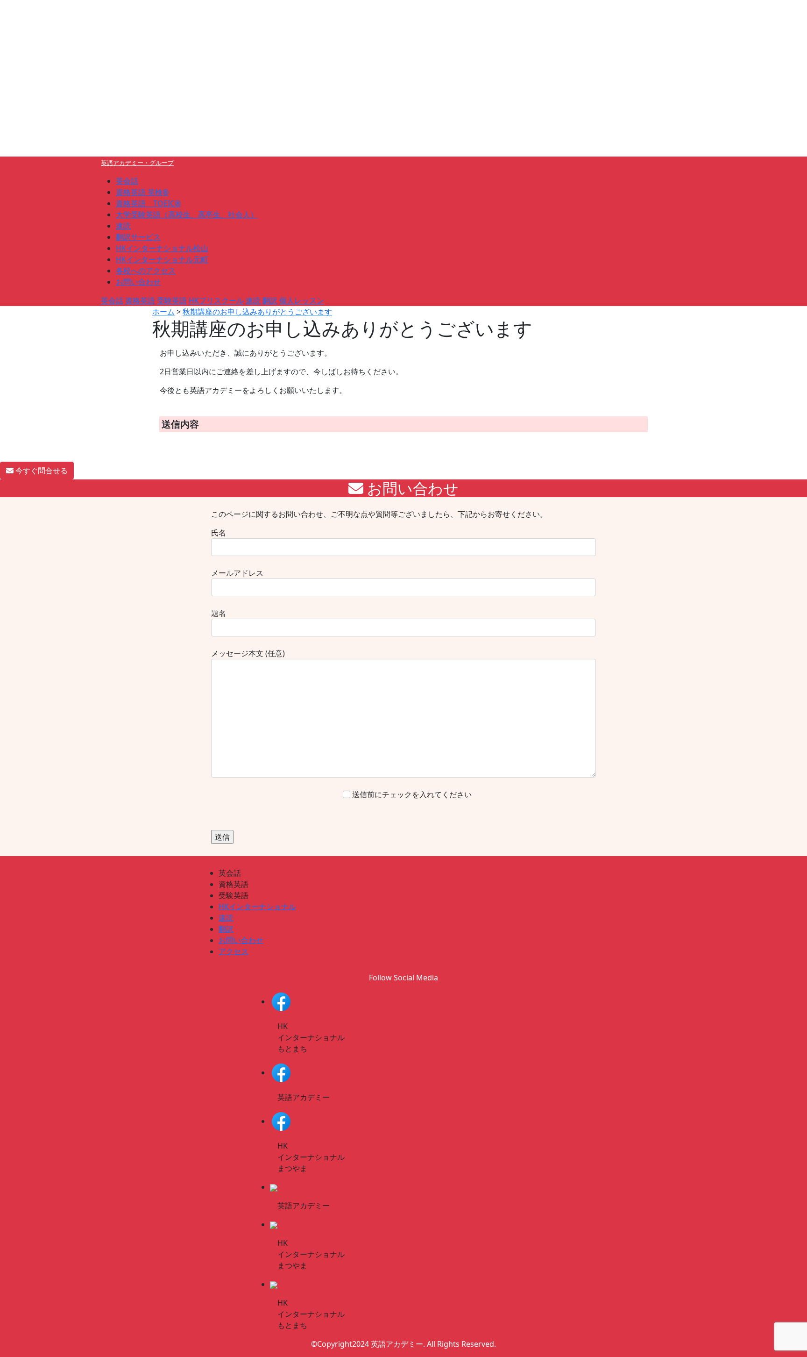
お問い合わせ (138, 282)
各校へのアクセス (146, 270)
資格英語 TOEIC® (148, 203)
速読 (123, 226)
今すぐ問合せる (41, 470)
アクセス (233, 951)
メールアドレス (237, 573)
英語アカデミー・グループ (137, 162)
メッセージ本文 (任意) (248, 653)
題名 (218, 613)
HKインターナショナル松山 (162, 248)
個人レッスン (301, 300)
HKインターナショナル (257, 906)
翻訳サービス (138, 237)
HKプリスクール (216, 300)
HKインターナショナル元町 (162, 259)
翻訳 (269, 300)
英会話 (127, 181)
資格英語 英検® (142, 192)
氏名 (218, 533)
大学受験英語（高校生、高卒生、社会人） (187, 214)
